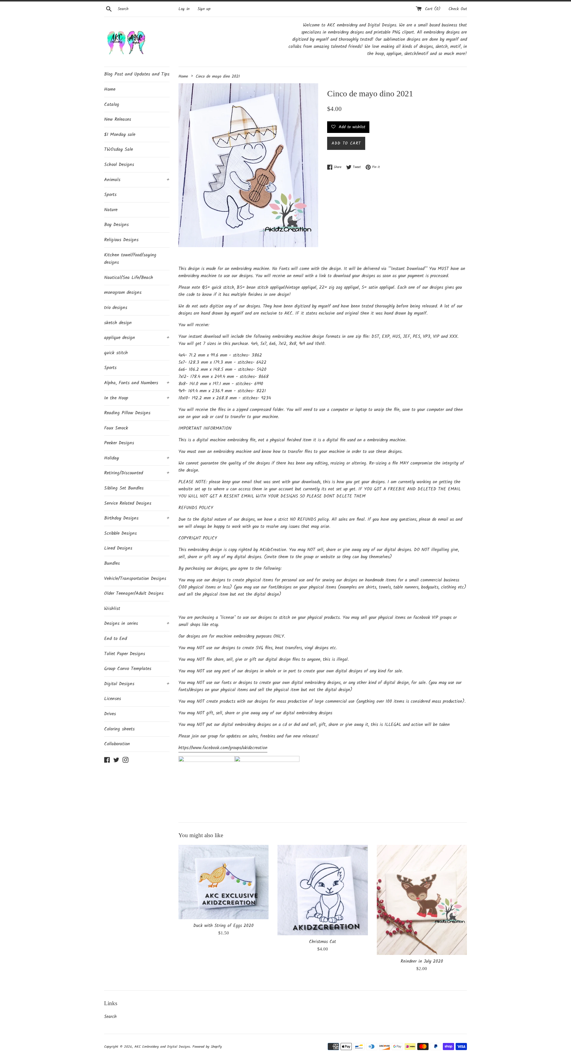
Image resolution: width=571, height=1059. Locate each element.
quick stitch (116, 353)
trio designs (115, 307)
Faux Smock (116, 428)
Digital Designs (137, 684)
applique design (137, 337)
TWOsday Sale (118, 149)
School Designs (119, 164)
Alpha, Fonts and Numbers (137, 383)
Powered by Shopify (207, 1046)
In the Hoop (137, 398)
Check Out (457, 9)
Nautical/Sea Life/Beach (128, 277)
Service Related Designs (127, 503)
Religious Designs (121, 240)
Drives (110, 714)
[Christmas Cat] (322, 890)
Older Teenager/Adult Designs (134, 593)
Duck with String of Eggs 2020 (223, 925)
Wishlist (112, 608)
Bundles (112, 563)
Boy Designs (116, 224)
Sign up (204, 9)
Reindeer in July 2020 (422, 961)
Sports (110, 194)
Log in (183, 9)
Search (110, 1016)
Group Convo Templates (127, 668)
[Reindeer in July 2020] (422, 900)
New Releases (117, 119)
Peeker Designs (119, 443)
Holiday (137, 458)
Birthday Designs (137, 518)
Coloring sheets (119, 729)
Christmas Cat (322, 941)
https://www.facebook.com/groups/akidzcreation (222, 748)
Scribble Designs (120, 533)
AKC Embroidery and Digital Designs (162, 1046)
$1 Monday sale (119, 134)
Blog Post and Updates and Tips (137, 74)
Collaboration (117, 744)
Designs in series (137, 623)
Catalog (111, 104)
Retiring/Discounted (137, 473)
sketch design (118, 323)
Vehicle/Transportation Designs (135, 578)
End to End (115, 638)
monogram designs (123, 292)
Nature (110, 210)
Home (109, 89)
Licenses (112, 698)
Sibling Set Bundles (124, 488)
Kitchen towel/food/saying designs (130, 258)
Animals (137, 179)
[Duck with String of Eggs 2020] (223, 882)
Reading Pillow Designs (127, 413)
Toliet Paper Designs (124, 654)
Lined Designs (118, 548)
